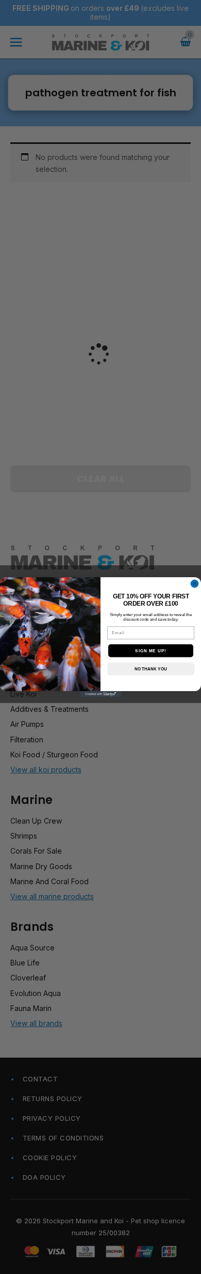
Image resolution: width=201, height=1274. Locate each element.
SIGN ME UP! (150, 650)
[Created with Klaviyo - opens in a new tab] (100, 694)
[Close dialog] (194, 584)
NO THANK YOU (151, 668)
